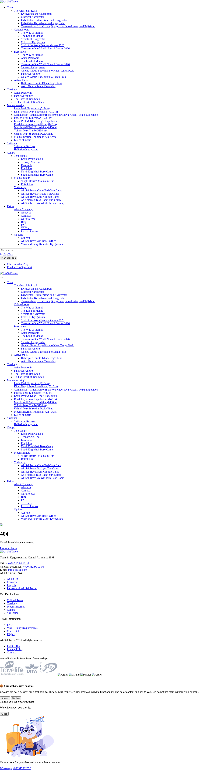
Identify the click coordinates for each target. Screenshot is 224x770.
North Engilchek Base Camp (37, 171)
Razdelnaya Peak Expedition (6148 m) (35, 124)
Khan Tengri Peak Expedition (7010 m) (36, 111)
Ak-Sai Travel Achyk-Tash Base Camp (42, 203)
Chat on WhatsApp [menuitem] (17, 264)
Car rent (25, 237)
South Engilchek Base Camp (37, 174)
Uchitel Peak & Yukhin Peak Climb (33, 133)
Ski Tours (12, 612)
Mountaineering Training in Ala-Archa (35, 136)
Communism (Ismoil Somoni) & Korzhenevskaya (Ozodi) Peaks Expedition (56, 114)
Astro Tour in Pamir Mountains (38, 86)
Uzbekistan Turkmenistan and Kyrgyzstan (44, 20)
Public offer (13, 646)
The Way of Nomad (32, 32)
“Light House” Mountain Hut (37, 180)
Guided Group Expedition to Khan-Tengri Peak (47, 70)
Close (4, 714)
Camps (11, 152)
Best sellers (20, 51)
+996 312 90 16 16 (18, 563)
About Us (12, 578)
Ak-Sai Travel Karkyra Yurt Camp (40, 193)
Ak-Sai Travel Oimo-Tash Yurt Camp (41, 190)
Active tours (20, 80)
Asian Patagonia (30, 57)
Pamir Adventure (30, 73)
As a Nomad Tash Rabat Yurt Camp (41, 199)
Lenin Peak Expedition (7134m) (32, 108)
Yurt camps (20, 187)
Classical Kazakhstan (32, 16)
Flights (11, 634)
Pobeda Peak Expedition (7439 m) (33, 117)
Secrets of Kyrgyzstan (33, 39)
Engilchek (26, 168)
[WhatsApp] (3, 682)
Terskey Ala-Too (30, 162)
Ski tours (12, 143)
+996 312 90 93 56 (33, 566)
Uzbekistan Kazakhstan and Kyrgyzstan (43, 23)
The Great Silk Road (25, 10)
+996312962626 (22, 768)
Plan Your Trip (8, 258)
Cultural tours (21, 29)
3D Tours (26, 228)
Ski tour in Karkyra (24, 146)
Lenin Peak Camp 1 (32, 158)
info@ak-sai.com (17, 569)
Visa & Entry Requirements (22, 627)
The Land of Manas (32, 35)
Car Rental (13, 631)
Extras (10, 206)
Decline (16, 698)
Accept (5, 698)
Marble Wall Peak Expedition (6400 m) (35, 127)
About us (26, 212)
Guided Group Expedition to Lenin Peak (43, 76)
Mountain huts (22, 177)
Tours (10, 7)
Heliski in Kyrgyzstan (26, 149)
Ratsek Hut (27, 184)
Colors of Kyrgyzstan (33, 42)
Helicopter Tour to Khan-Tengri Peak (41, 83)
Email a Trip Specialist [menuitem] (19, 267)
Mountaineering (15, 105)
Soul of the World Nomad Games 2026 (42, 45)
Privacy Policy (15, 649)
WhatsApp (6, 768)
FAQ (24, 225)
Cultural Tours (15, 600)
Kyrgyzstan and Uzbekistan (36, 13)
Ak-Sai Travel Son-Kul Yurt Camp (40, 196)
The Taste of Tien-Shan (27, 98)
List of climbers (22, 139)
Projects (11, 585)
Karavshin (26, 165)
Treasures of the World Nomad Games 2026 (45, 48)
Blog (23, 222)
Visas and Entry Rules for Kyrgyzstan (42, 244)
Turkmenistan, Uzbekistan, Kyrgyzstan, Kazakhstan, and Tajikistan (58, 26)
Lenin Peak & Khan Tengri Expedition (35, 121)
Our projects (28, 218)
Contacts (26, 215)
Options (18, 234)
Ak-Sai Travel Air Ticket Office (38, 240)
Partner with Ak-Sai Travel (22, 588)
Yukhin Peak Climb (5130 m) (30, 130)
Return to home (8, 548)
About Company (23, 209)
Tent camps (20, 155)
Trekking (12, 89)
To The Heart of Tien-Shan (29, 102)
